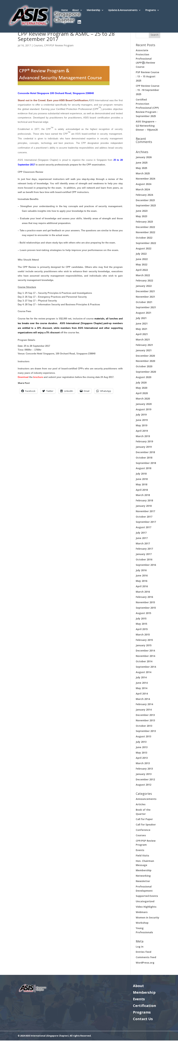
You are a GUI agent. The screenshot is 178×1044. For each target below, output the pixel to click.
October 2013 (144, 725)
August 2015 (143, 613)
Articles (140, 804)
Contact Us (67, 22)
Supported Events (147, 896)
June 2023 (142, 210)
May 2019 (141, 425)
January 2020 (144, 404)
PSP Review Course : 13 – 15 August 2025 (147, 76)
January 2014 (144, 709)
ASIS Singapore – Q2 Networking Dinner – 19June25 (147, 125)
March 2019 (143, 436)
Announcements (146, 799)
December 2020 (145, 355)
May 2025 (141, 168)
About (75, 10)
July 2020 (141, 382)
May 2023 (141, 216)
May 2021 (141, 329)
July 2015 (141, 618)
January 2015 (144, 645)
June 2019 (142, 420)
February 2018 (144, 500)
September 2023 (146, 205)
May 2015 (141, 623)
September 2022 (146, 243)
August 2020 (143, 377)
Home (64, 10)
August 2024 (143, 184)
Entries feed (143, 951)
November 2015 (145, 602)
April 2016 (142, 586)
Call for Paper (144, 819)
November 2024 (145, 178)
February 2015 (144, 640)
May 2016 (141, 581)
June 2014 (142, 682)
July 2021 (141, 318)
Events (140, 850)
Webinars (142, 912)
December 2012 (145, 779)
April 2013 (142, 757)
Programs (150, 10)
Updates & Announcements (122, 10)
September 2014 (146, 666)
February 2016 (144, 597)
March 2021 (143, 339)
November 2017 (145, 511)
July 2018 (141, 473)
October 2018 (144, 457)
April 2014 (142, 693)
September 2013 (146, 731)
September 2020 (146, 371)
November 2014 (145, 656)
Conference (143, 830)
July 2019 (141, 414)
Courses (38, 45)
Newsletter (143, 881)
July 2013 (141, 741)
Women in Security (147, 917)
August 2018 (143, 468)
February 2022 (144, 280)
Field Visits (142, 855)
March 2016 (143, 591)
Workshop (142, 922)
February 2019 (144, 441)
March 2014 (143, 699)
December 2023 (145, 200)
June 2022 (142, 259)
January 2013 (144, 774)
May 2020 (141, 387)
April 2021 (142, 334)
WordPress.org (145, 962)
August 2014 (143, 672)
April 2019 (142, 430)
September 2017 (146, 521)
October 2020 (144, 366)
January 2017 (144, 554)
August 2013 (143, 736)
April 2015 (142, 629)
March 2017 (143, 543)
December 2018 (145, 452)
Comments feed (146, 957)
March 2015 (143, 634)
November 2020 (145, 361)
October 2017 (144, 516)
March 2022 (143, 275)
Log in (139, 946)
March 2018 (143, 495)
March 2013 (143, 763)
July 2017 (141, 532)
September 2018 (146, 463)
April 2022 (142, 269)
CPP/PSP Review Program (59, 45)
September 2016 (146, 564)
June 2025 (142, 162)
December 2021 (145, 291)
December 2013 (145, 715)
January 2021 (144, 350)
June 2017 (142, 538)
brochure (38, 377)
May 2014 (141, 688)
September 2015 (146, 607)
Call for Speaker (146, 824)
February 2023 (144, 221)
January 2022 (144, 286)
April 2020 (142, 393)
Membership (93, 10)
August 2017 (143, 527)
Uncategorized (145, 901)
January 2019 (144, 446)
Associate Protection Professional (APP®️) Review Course (145, 58)
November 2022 (145, 232)
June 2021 (142, 323)
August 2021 (143, 312)
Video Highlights (146, 906)
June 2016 (142, 575)
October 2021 (144, 302)
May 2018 (141, 484)
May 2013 (141, 752)
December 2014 (145, 650)
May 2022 (141, 264)
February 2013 (144, 768)
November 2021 (145, 296)
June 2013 (142, 747)
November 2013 (145, 720)
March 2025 (143, 173)
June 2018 (142, 479)
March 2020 (143, 398)
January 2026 (144, 157)
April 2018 (142, 489)
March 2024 (143, 189)
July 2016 (141, 570)
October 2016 (144, 559)
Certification (144, 1005)
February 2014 (144, 704)
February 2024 (144, 194)
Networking (143, 875)
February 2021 (144, 345)
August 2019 (143, 409)
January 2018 (144, 505)
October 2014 (144, 661)
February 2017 (144, 548)
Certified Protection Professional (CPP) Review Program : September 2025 (147, 108)
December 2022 (145, 227)
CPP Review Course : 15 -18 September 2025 (147, 90)
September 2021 (146, 307)
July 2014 (141, 677)
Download (23, 377)
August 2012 (143, 784)
